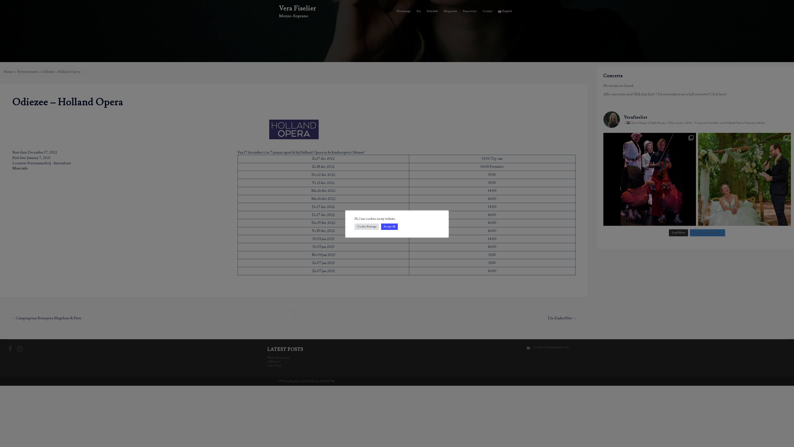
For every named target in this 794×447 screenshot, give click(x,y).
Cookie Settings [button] (367, 226)
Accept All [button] (389, 226)
